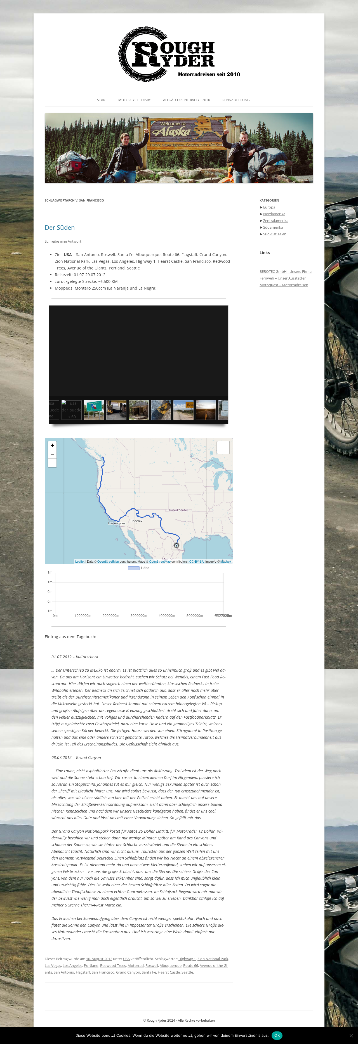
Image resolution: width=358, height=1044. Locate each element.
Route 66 (190, 965)
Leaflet (79, 561)
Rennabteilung (236, 100)
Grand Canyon (128, 972)
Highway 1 (187, 958)
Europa (269, 207)
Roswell (151, 965)
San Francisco (103, 972)
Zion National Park (212, 958)
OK (277, 1035)
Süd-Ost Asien (274, 233)
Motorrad (136, 965)
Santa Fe (149, 972)
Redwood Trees (113, 965)
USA (126, 958)
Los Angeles (72, 965)
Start (102, 100)
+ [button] (52, 445)
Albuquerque (171, 965)
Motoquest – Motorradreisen (284, 284)
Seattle (187, 972)
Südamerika (273, 227)
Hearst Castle (169, 972)
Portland (91, 965)
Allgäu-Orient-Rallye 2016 (186, 100)
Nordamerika (274, 213)
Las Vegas (53, 965)
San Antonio (64, 972)
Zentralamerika (275, 220)
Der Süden (60, 227)
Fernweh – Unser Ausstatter (283, 278)
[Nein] (351, 1035)
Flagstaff (83, 972)
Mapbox (225, 561)
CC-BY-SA (196, 561)
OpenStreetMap (108, 561)
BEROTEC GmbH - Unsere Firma (286, 271)
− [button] (52, 454)
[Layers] (223, 447)
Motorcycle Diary (134, 100)
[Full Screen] (52, 463)
